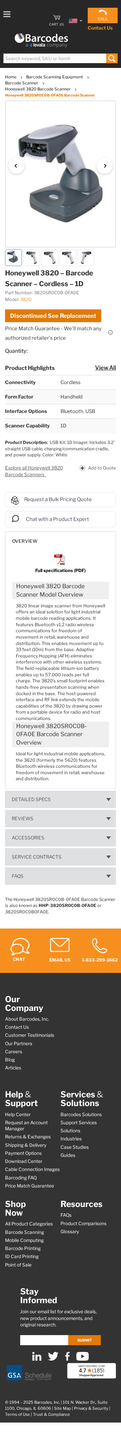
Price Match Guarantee (29, 1185)
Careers (13, 1051)
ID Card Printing (22, 1256)
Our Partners (18, 1043)
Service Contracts (37, 857)
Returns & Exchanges (28, 1136)
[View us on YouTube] (82, 1359)
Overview (24, 541)
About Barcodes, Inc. (27, 1019)
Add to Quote (102, 467)
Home (11, 76)
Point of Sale (18, 1265)
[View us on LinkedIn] (36, 1359)
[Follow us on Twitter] (53, 1359)
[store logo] (41, 40)
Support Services (79, 1122)
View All (105, 367)
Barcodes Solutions (81, 1114)
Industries (71, 1138)
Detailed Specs (31, 799)
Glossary (70, 1231)
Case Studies (75, 1147)
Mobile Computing (24, 1240)
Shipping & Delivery (25, 1145)
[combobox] (60, 58)
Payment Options (23, 1153)
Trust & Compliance (51, 1414)
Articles (13, 1067)
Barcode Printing (23, 1248)
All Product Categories (29, 1223)
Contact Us (100, 28)
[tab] (60, 537)
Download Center (23, 1161)
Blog (10, 1059)
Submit (84, 1340)
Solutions (70, 1130)
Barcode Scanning (24, 1232)
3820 (26, 299)
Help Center (18, 1114)
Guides (68, 1155)
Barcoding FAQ (21, 1177)
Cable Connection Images (32, 1169)
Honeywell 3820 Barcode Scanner (38, 88)
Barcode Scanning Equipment (55, 76)
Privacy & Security (91, 1408)
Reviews (22, 818)
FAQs (18, 876)
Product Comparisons (84, 1223)
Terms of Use (17, 1414)
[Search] (111, 58)
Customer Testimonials (29, 1035)
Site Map (62, 1408)
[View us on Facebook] (67, 1359)
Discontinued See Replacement (53, 315)
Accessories (28, 837)
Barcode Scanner (22, 82)
